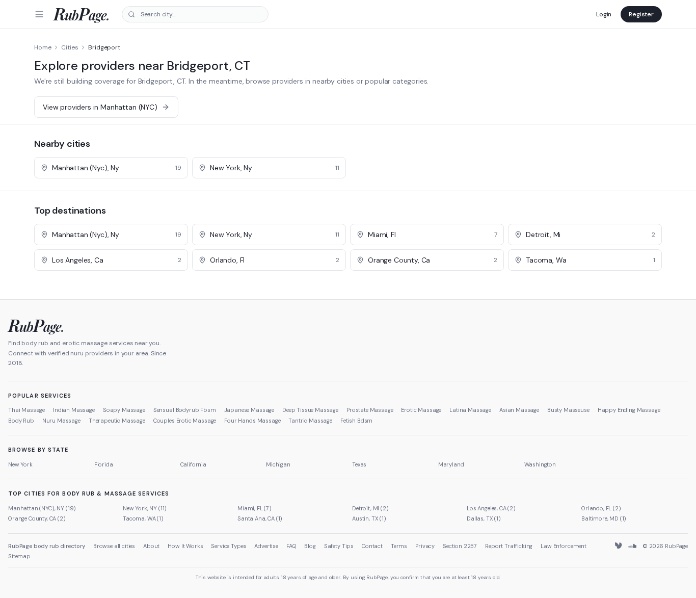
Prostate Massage (369, 409)
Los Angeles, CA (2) (491, 508)
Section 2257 (460, 546)
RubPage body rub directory (46, 546)
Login (603, 14)
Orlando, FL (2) (601, 508)
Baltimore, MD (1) (603, 518)
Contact (372, 546)
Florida (103, 464)
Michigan (278, 464)
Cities (69, 47)
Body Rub (21, 420)
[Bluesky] (619, 546)
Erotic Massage (421, 409)
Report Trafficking (508, 546)
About (151, 546)
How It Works (185, 546)
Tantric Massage (310, 420)
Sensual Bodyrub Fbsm (184, 409)
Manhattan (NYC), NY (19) (42, 508)
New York (20, 464)
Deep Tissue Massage (310, 409)
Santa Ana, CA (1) (259, 518)
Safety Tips (339, 546)
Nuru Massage (61, 420)
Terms (399, 546)
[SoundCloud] (632, 546)
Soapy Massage (124, 409)
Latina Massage (470, 409)
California (193, 464)
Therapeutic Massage (117, 420)
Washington (540, 464)
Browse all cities (114, 546)
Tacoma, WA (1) (143, 518)
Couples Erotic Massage (184, 420)
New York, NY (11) (145, 508)
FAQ (291, 546)
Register (641, 14)
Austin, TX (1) (369, 518)
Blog (309, 546)
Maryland (451, 464)
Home (42, 47)
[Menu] (39, 14)
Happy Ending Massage (629, 409)
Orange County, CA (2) (37, 518)
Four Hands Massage (252, 420)
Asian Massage (519, 409)
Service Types (228, 546)
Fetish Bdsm (356, 420)
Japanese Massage (249, 409)
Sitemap (19, 556)
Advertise (266, 546)
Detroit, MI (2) (370, 508)
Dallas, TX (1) (484, 518)
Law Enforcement (563, 546)
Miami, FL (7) (254, 508)
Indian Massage (74, 409)
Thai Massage (26, 409)
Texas (359, 464)
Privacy (425, 546)
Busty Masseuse (568, 409)
